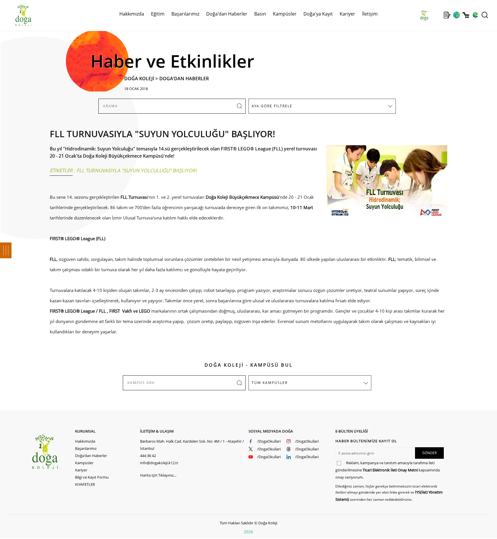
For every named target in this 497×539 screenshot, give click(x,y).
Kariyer (347, 14)
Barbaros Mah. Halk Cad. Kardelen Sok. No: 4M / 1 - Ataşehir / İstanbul (192, 445)
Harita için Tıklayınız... (158, 475)
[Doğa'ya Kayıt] (447, 15)
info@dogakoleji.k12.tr (159, 462)
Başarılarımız (86, 448)
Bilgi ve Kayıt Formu (92, 477)
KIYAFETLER (85, 484)
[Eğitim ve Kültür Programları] (456, 15)
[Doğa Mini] (437, 15)
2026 (248, 531)
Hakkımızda (85, 441)
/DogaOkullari (269, 441)
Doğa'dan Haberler (226, 14)
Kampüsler (285, 14)
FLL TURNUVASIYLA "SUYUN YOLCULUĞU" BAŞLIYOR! (137, 170)
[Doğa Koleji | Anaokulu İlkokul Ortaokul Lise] (17, 15)
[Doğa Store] (465, 15)
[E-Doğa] (475, 15)
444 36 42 (148, 455)
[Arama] (484, 15)
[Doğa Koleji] (53, 452)
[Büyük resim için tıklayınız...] (384, 184)
